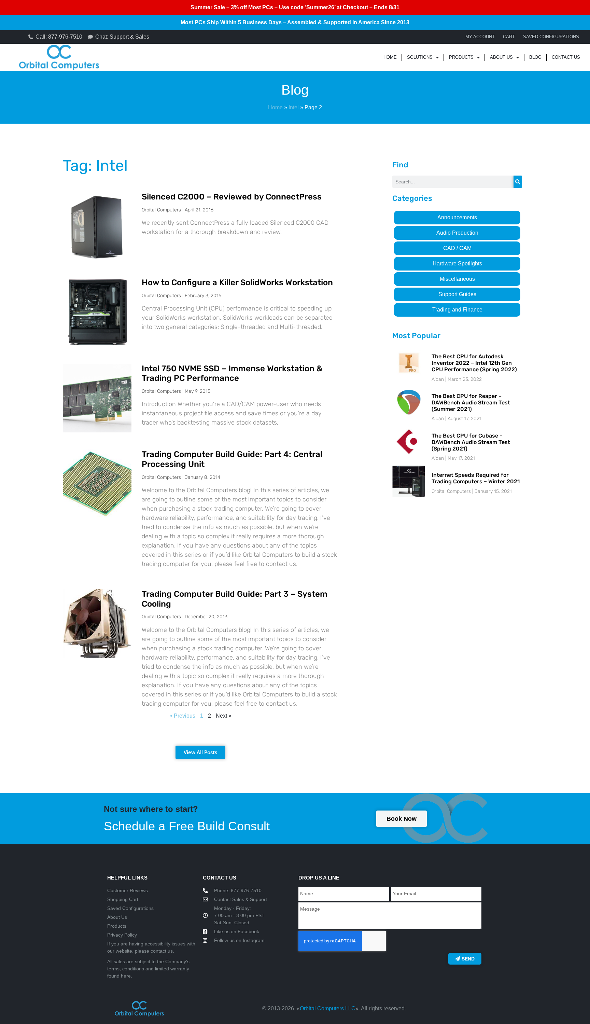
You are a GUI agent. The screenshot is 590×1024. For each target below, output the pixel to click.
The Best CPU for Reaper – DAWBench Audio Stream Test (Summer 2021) (471, 402)
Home (390, 57)
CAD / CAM (457, 248)
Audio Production (457, 233)
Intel (294, 107)
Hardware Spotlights (457, 263)
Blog (535, 57)
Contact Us (566, 57)
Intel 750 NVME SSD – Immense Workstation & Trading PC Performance (232, 373)
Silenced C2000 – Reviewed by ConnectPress (232, 197)
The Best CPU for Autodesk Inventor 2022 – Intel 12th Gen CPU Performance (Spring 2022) (474, 363)
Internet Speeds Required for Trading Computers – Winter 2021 (476, 478)
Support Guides (457, 294)
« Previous (182, 716)
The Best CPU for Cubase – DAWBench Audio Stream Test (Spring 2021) (471, 442)
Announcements (457, 217)
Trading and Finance (457, 310)
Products (461, 57)
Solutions (420, 57)
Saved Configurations (551, 36)
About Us (501, 57)
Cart (509, 36)
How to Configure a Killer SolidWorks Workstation (237, 282)
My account (480, 36)
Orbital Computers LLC (327, 1008)
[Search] (518, 182)
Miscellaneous (457, 279)
